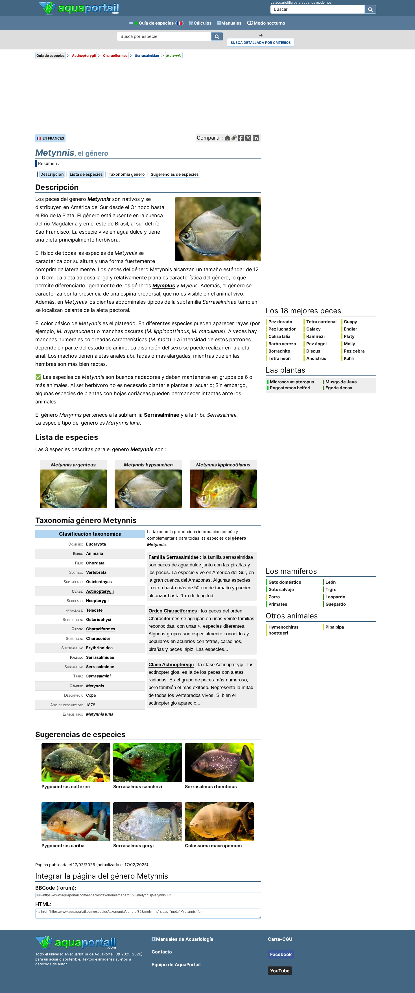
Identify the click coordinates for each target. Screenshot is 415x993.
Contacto (162, 952)
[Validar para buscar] (370, 9)
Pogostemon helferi (290, 388)
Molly (349, 343)
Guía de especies (156, 23)
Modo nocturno (269, 23)
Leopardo (335, 596)
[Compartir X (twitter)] (248, 138)
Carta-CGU (280, 939)
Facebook (281, 954)
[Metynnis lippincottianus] (223, 489)
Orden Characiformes (172, 611)
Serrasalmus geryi (133, 845)
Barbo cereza (282, 343)
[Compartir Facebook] (241, 138)
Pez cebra (354, 351)
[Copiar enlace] (234, 138)
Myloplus (163, 285)
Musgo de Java (341, 382)
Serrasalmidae (100, 657)
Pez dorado (280, 321)
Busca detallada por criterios (261, 42)
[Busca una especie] (217, 36)
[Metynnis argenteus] (73, 489)
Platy (349, 336)
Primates (277, 604)
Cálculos (202, 23)
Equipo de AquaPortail (176, 964)
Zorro (274, 596)
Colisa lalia (279, 336)
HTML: (43, 904)
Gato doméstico (284, 582)
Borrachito (279, 351)
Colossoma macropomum (213, 845)
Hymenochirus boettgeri (283, 630)
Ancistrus (316, 358)
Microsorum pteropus (292, 382)
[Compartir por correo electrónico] (227, 138)
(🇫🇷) (179, 23)
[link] (79, 8)
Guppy (350, 321)
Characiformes (100, 628)
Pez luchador (282, 329)
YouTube (280, 971)
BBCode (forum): (55, 888)
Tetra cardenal (321, 321)
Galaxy (313, 329)
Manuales (231, 23)
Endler (350, 329)
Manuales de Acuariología (184, 939)
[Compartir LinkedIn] (256, 138)
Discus (313, 351)
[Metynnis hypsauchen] (148, 489)
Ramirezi (315, 336)
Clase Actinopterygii (171, 664)
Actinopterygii (100, 591)
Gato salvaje (281, 589)
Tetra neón (279, 358)
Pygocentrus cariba (63, 845)
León (331, 582)
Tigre (331, 589)
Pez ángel (316, 343)
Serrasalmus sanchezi (137, 786)
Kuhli (349, 358)
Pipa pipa (335, 627)
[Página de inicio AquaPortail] (79, 14)
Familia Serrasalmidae (173, 557)
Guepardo (336, 604)
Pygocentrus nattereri (66, 786)
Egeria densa (339, 388)
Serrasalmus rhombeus (211, 786)
